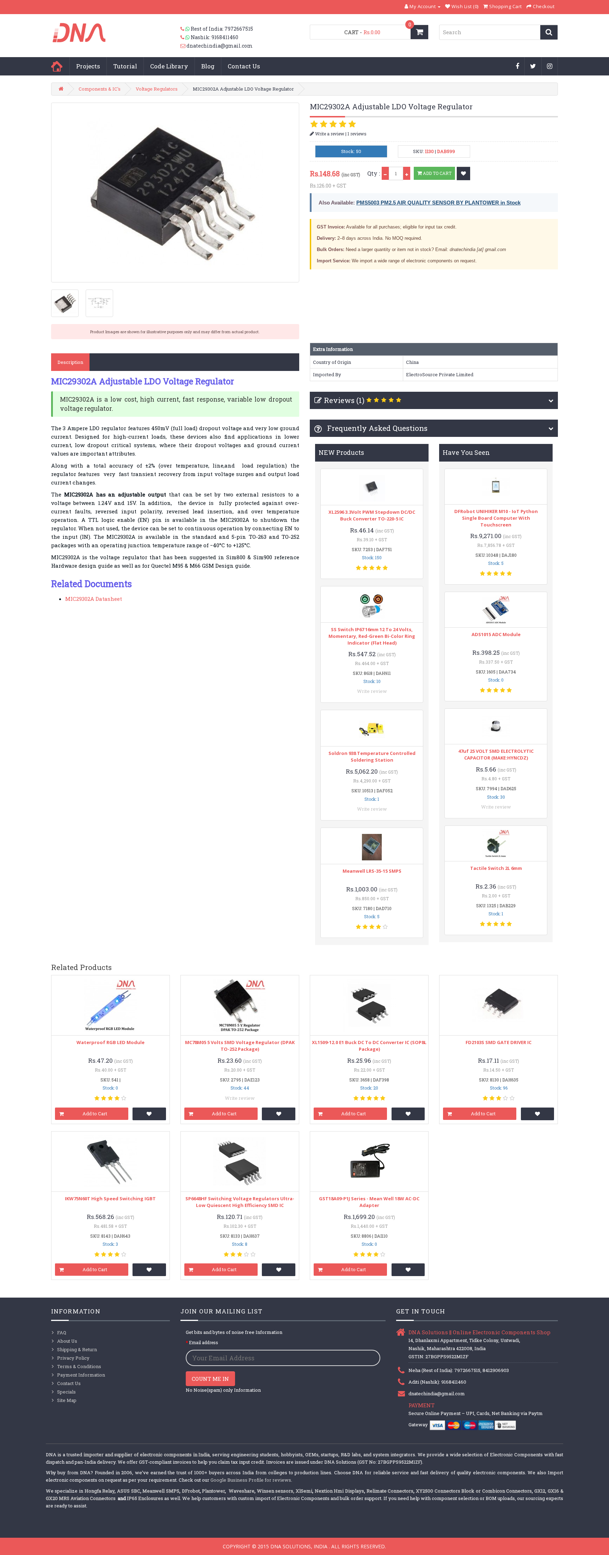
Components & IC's (100, 89)
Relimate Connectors (390, 1491)
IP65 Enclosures (145, 1498)
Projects (88, 66)
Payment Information (81, 1375)
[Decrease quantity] (385, 173)
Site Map (66, 1400)
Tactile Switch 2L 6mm (496, 868)
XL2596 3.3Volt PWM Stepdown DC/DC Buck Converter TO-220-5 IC (371, 515)
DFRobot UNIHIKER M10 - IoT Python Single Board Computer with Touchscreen (496, 518)
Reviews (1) (344, 400)
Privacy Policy (73, 1358)
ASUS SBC (128, 1491)
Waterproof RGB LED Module (110, 1042)
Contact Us (244, 66)
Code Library (169, 66)
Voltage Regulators (157, 89)
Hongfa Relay (100, 1491)
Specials (66, 1392)
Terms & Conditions (79, 1366)
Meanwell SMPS (160, 1491)
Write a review (329, 133)
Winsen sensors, (276, 1491)
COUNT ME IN (210, 1378)
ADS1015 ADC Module (496, 634)
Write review (372, 691)
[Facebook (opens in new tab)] (517, 66)
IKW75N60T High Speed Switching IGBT (110, 1198)
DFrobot (191, 1491)
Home (56, 66)
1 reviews (357, 133)
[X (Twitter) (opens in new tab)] (533, 66)
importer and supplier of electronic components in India (147, 1454)
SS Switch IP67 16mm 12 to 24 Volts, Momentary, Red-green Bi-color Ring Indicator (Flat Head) (371, 636)
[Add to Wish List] (463, 173)
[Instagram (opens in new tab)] (550, 66)
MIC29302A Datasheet (93, 598)
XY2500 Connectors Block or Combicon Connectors (474, 1491)
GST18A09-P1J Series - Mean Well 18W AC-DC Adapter (369, 1201)
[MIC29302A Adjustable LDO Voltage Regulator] (175, 192)
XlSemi (304, 1491)
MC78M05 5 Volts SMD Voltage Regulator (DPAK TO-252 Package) (240, 1045)
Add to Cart (436, 173)
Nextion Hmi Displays (339, 1491)
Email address (203, 1342)
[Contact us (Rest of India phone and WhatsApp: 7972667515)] (185, 29)
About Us (67, 1341)
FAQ (61, 1332)
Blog (208, 66)
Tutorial (125, 66)
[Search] (549, 32)
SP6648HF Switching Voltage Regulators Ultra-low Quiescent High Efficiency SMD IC (239, 1201)
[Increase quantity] (406, 173)
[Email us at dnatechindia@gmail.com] (183, 46)
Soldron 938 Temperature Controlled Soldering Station (372, 756)
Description (70, 362)
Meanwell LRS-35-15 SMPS (372, 871)
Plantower (213, 1491)
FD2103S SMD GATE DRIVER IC (498, 1042)
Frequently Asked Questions (376, 428)
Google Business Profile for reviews (250, 1480)
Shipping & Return (77, 1349)
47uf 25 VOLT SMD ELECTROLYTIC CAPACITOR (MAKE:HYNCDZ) (496, 754)
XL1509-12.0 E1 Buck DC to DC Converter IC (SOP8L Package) (369, 1045)
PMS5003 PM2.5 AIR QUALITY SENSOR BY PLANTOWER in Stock (438, 203)
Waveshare (241, 1491)
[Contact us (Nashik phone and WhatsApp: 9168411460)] (185, 37)
